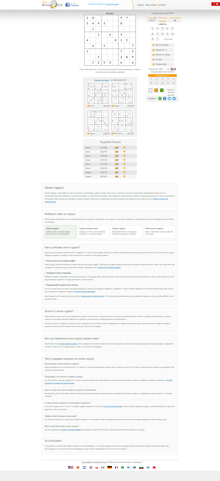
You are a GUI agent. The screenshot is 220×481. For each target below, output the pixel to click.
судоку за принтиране (71, 430)
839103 (103, 177)
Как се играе (151, 5)
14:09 (130, 106)
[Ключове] (168, 39)
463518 (103, 168)
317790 (103, 164)
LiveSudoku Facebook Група (94, 462)
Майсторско (118, 133)
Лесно (92, 106)
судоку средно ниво (67, 344)
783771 (103, 172)
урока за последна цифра (109, 267)
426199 (103, 152)
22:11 (130, 133)
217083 (103, 148)
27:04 (106, 133)
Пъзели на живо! (112, 4)
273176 (103, 160)
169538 (103, 156)
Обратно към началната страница (125, 462)
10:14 (106, 106)
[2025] (172, 69)
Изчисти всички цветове (170, 90)
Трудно (92, 133)
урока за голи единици (84, 292)
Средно (116, 106)
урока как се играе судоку (92, 296)
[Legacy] (175, 69)
